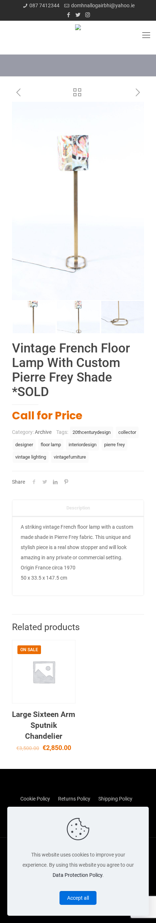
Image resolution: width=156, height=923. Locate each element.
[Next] (135, 201)
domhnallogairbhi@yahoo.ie (103, 5)
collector (127, 432)
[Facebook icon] (69, 15)
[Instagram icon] (87, 15)
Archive (43, 432)
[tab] (78, 508)
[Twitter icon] (78, 15)
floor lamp (51, 444)
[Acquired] (78, 35)
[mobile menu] (146, 35)
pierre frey (114, 444)
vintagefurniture (70, 457)
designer (24, 444)
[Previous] (21, 201)
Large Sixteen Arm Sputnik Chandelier (43, 725)
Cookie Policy (35, 799)
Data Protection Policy (77, 875)
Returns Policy (74, 799)
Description (78, 508)
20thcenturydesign (92, 432)
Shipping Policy (115, 799)
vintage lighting (30, 457)
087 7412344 (44, 5)
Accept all (78, 898)
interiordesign (83, 444)
